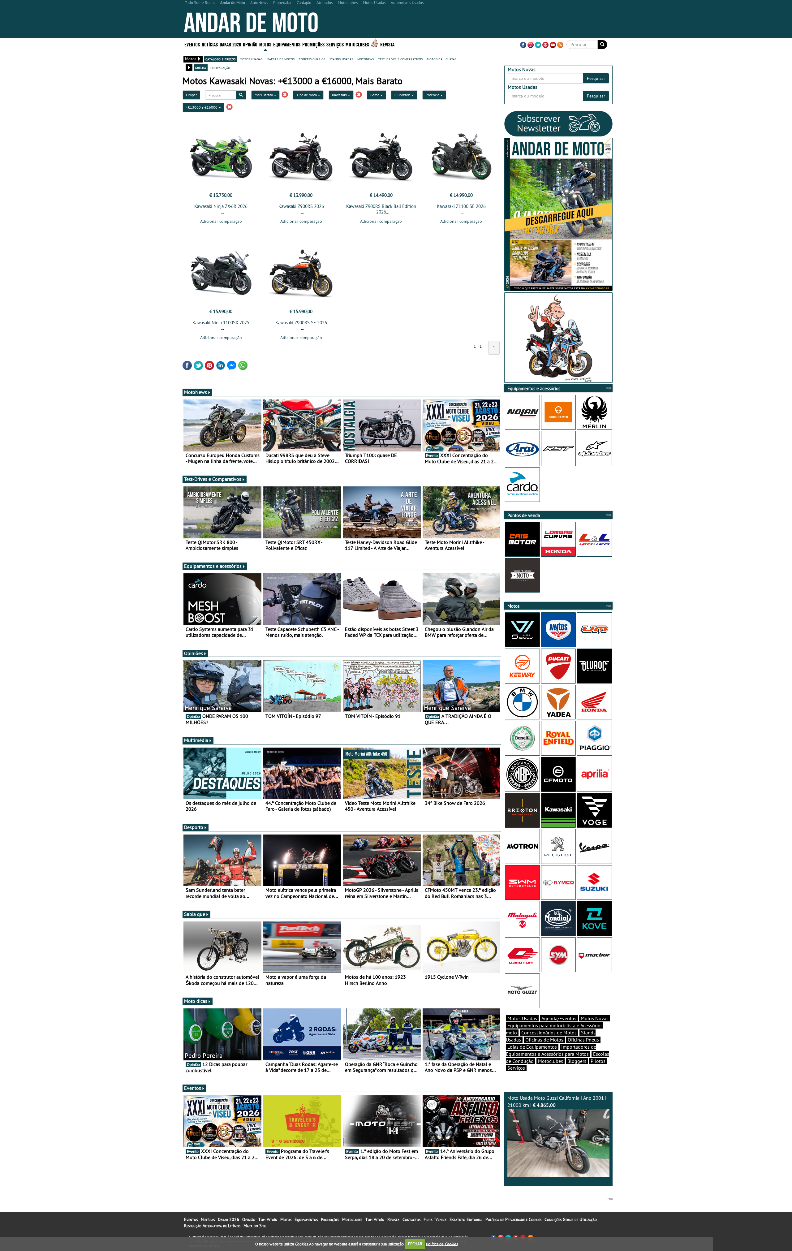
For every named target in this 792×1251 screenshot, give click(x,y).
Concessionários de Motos (549, 1032)
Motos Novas (595, 1018)
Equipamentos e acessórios (213, 566)
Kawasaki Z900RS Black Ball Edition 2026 (381, 209)
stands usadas (341, 59)
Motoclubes (357, 44)
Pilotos (598, 1061)
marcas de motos (281, 59)
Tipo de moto (307, 95)
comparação (220, 67)
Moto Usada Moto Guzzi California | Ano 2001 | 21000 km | (556, 1101)
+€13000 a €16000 (202, 107)
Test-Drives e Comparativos (212, 479)
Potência (433, 95)
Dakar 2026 (230, 44)
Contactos (411, 1219)
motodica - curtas (441, 59)
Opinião (250, 44)
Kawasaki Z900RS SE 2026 (301, 323)
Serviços (516, 1068)
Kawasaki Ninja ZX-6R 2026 (221, 206)
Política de (442, 1243)
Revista (387, 44)
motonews (365, 59)
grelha (200, 67)
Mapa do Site (254, 1225)
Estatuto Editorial (466, 1219)
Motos (285, 1219)
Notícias (208, 1219)
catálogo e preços (220, 59)
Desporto (193, 827)
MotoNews (195, 392)
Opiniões (193, 653)
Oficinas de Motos (544, 1040)
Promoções (313, 44)
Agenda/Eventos (558, 1018)
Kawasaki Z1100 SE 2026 (461, 206)
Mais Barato (264, 95)
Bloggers (576, 1061)
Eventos (192, 44)
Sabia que (194, 914)
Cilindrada (402, 95)
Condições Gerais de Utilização (570, 1219)
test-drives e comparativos (400, 59)
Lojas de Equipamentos (532, 1047)
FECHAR (415, 1243)
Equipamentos (306, 1219)
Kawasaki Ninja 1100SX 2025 (220, 323)
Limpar (191, 95)
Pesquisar (596, 78)
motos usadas (251, 59)
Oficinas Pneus (583, 1040)
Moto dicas (195, 1001)
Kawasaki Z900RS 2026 (301, 206)
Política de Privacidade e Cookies (513, 1219)
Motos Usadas (522, 1018)
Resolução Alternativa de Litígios (212, 1225)
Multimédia (196, 740)
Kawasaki (340, 95)
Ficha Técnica (435, 1219)
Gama (375, 95)
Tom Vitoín (267, 1219)
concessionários (312, 59)
